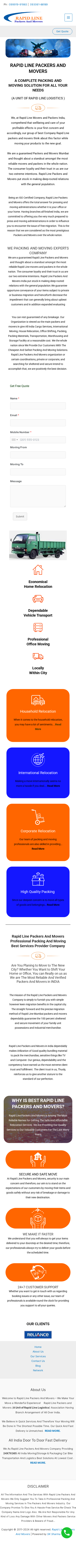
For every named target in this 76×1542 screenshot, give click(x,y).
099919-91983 (18, 4)
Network (38, 1370)
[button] (62, 31)
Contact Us (38, 1360)
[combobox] (14, 439)
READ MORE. (53, 1430)
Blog (38, 1365)
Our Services (38, 1356)
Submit (20, 516)
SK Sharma (54, 1534)
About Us (38, 1351)
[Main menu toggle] (68, 18)
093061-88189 (39, 4)
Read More (53, 785)
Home (38, 1346)
